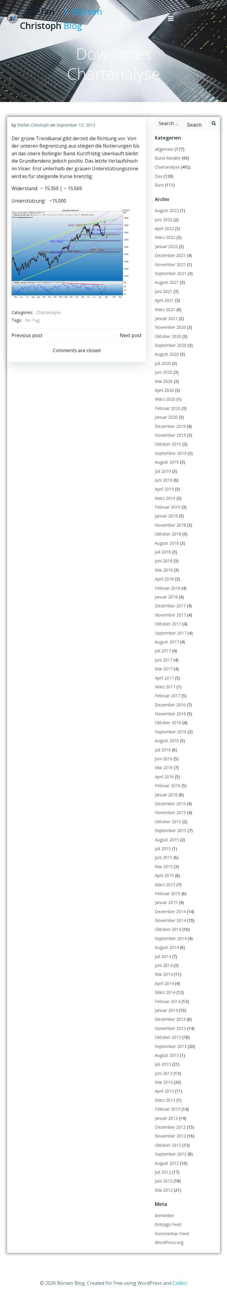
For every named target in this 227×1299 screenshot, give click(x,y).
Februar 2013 (167, 1109)
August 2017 (167, 642)
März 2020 (165, 399)
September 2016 (171, 732)
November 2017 (170, 615)
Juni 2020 (163, 372)
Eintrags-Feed (168, 1224)
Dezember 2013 (170, 1019)
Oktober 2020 (168, 336)
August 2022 (167, 210)
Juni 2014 (163, 965)
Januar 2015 (166, 902)
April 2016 (164, 776)
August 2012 (167, 1163)
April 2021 (164, 300)
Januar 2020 (166, 417)
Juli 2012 (163, 1172)
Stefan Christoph (33, 125)
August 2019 (167, 462)
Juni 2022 (163, 219)
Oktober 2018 (168, 534)
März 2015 (165, 884)
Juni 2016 (163, 758)
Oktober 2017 (168, 624)
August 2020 (167, 354)
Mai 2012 (164, 1190)
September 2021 (171, 273)
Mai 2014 (164, 974)
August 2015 (167, 839)
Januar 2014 (166, 1010)
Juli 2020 (163, 363)
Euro (159, 185)
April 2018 (164, 579)
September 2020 (171, 345)
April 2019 (164, 489)
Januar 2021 (166, 318)
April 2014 (164, 983)
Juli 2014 (163, 956)
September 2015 (171, 830)
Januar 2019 (166, 516)
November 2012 (170, 1136)
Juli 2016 (163, 750)
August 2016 (167, 740)
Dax (159, 176)
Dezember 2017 (170, 606)
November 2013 (170, 1028)
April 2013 (164, 1091)
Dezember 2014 (170, 911)
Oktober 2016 (168, 722)
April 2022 (164, 228)
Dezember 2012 (170, 1127)
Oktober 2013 (168, 1037)
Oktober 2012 (168, 1145)
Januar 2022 (166, 246)
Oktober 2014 (168, 929)
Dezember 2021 (170, 255)
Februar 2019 (167, 507)
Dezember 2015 (170, 803)
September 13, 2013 (75, 125)
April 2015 (164, 875)
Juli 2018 (163, 552)
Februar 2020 (167, 408)
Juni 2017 (163, 660)
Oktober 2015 (168, 821)
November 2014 (170, 920)
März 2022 (165, 237)
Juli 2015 (163, 848)
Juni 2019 (163, 480)
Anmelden (164, 1215)
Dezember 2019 (170, 426)
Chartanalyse (48, 312)
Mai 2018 (164, 570)
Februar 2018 (167, 588)
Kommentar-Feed (172, 1233)
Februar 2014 (167, 1001)
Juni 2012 (163, 1181)
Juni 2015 (163, 857)
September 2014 (171, 938)
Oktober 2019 (168, 444)
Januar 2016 (166, 794)
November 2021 (170, 264)
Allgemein (164, 149)
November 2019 (170, 435)
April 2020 (164, 390)
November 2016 (170, 713)
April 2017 (164, 678)
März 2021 (165, 309)
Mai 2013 (164, 1082)
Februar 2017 (167, 695)
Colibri (180, 1283)
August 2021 (167, 282)
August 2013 (167, 1055)
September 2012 (171, 1154)
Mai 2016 (164, 767)
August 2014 (167, 947)
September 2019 (171, 453)
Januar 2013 (166, 1118)
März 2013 (165, 1100)
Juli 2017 (163, 650)
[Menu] (171, 19)
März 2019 (165, 498)
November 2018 (170, 525)
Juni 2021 (163, 291)
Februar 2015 (167, 893)
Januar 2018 (166, 597)
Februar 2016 (167, 785)
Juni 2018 (163, 561)
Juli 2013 (163, 1064)
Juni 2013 (163, 1073)
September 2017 (171, 633)
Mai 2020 (164, 381)
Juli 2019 (163, 471)
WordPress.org (169, 1242)
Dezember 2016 (170, 705)
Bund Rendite (168, 158)
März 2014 (165, 992)
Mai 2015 (164, 866)
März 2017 (165, 687)
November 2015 (170, 812)
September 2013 (171, 1046)
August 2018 (167, 543)
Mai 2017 (164, 669)
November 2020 (170, 327)
